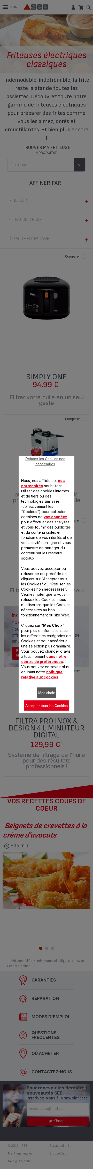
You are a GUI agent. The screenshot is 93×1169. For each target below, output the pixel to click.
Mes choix (46, 692)
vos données (55, 516)
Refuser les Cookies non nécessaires (45, 461)
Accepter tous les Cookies (46, 705)
